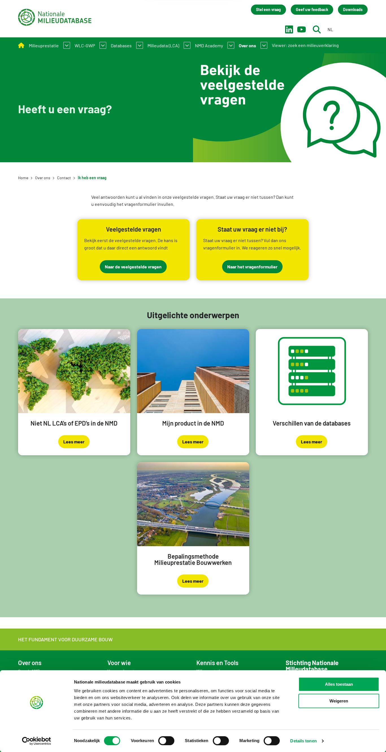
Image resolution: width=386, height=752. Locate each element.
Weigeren (338, 700)
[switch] (166, 740)
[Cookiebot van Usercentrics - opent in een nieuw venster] (36, 741)
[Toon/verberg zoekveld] (317, 29)
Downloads (353, 9)
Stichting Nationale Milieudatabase (55, 17)
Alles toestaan (339, 684)
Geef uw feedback (312, 9)
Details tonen (303, 740)
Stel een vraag (268, 9)
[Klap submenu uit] (66, 45)
